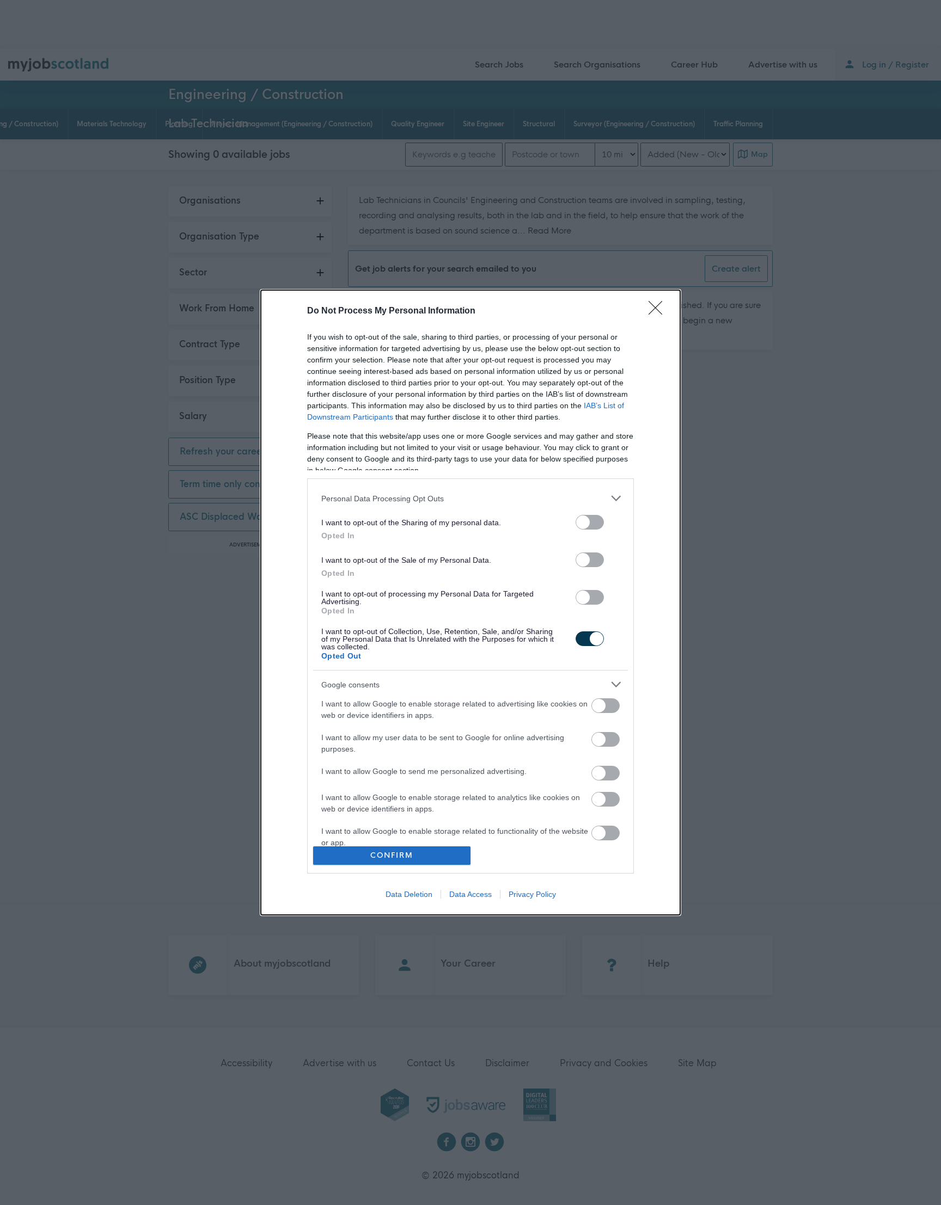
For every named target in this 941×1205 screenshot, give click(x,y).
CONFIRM (391, 855)
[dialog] (470, 602)
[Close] (659, 311)
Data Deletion (409, 894)
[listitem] (470, 498)
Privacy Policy (532, 894)
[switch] (590, 522)
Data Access (470, 894)
